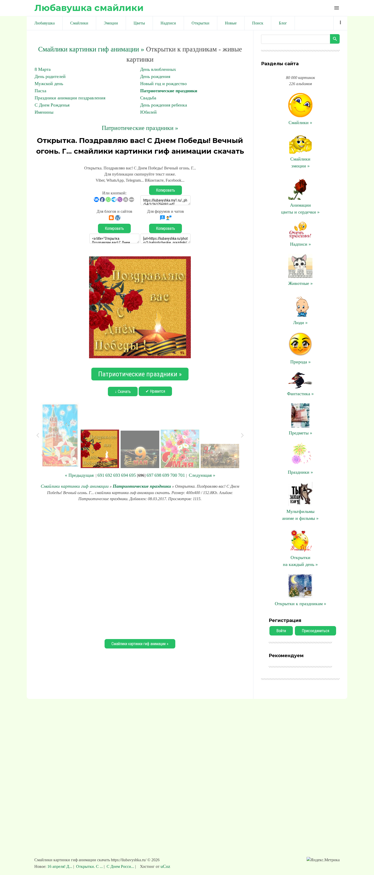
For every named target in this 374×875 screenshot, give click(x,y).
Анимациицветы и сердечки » (300, 209)
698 (157, 475)
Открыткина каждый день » (300, 561)
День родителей (50, 76)
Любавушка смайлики (88, 7)
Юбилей (148, 112)
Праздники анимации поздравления (70, 97)
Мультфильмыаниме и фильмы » (300, 515)
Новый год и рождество (163, 83)
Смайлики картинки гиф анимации (75, 486)
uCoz (165, 866)
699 (165, 475)
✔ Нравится (155, 391)
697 (150, 475)
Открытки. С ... (89, 866)
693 (116, 475)
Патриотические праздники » (140, 128)
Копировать (165, 190)
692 (108, 475)
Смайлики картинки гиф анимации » (91, 49)
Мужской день (49, 83)
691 (100, 475)
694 (124, 475)
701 (181, 475)
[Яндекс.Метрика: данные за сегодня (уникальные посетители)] (323, 860)
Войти (281, 630)
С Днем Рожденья (52, 105)
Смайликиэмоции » (300, 162)
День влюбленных (158, 69)
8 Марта (43, 69)
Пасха (40, 90)
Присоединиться (315, 630)
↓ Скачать (123, 391)
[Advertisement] (140, 569)
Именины (44, 112)
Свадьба (148, 97)
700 (173, 475)
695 (132, 475)
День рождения (155, 76)
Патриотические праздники (168, 90)
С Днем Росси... (120, 866)
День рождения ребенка (163, 105)
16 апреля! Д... (60, 866)
